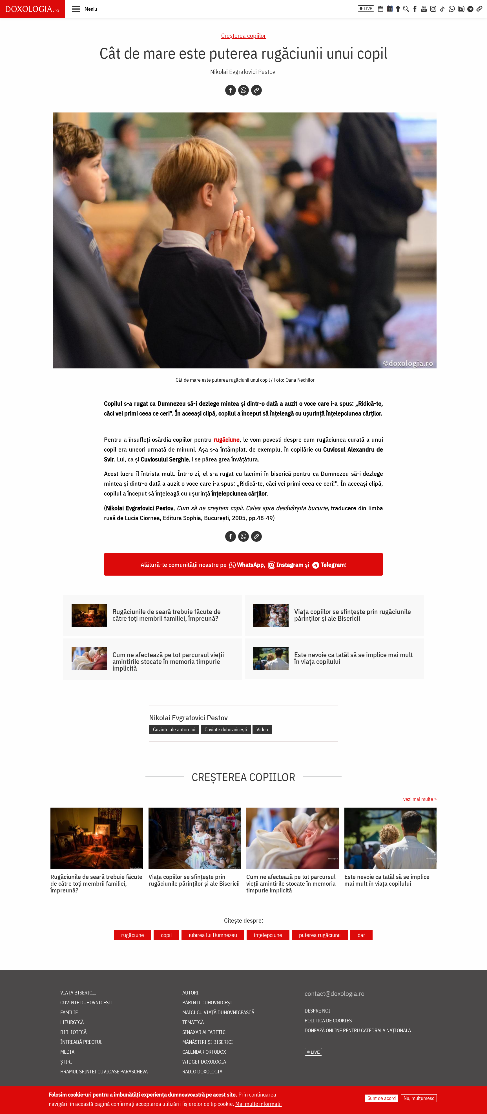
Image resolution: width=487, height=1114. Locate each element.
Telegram (333, 564)
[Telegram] (471, 8)
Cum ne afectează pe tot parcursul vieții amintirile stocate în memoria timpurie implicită (168, 661)
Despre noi (317, 1011)
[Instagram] (433, 8)
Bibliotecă (73, 1032)
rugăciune (132, 935)
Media (67, 1052)
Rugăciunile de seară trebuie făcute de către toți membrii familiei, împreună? (166, 615)
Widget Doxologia (204, 1062)
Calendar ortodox (204, 1052)
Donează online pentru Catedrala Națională (358, 1031)
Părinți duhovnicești (208, 1003)
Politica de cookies (328, 1021)
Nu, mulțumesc (419, 1098)
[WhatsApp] (452, 8)
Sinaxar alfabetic (203, 1032)
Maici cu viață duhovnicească (218, 1013)
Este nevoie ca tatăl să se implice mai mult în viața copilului (353, 658)
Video (262, 729)
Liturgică (72, 1022)
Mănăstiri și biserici (207, 1042)
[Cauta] (406, 8)
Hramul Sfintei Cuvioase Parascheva (104, 1072)
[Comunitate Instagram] (461, 8)
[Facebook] (415, 8)
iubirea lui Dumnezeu (213, 935)
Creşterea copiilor (243, 35)
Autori (190, 993)
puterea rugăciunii (320, 935)
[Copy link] (256, 90)
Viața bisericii (78, 993)
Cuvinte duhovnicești (226, 729)
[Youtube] (424, 8)
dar (361, 935)
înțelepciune (268, 935)
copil (166, 935)
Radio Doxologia (202, 1072)
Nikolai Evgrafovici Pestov (242, 71)
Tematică (193, 1022)
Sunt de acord (382, 1098)
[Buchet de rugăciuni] (398, 8)
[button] (84, 8)
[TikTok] (442, 8)
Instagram (290, 564)
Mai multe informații (258, 1104)
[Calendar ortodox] (380, 8)
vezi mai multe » (420, 799)
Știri (66, 1062)
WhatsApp (250, 564)
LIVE (368, 8)
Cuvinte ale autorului (174, 729)
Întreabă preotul (81, 1042)
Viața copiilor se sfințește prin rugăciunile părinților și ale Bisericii (352, 615)
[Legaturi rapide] (479, 8)
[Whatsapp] (243, 90)
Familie (69, 1013)
